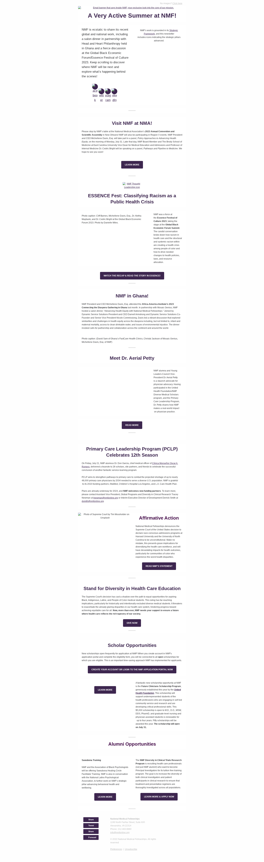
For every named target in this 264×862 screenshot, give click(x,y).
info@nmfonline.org (119, 832)
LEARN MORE (132, 164)
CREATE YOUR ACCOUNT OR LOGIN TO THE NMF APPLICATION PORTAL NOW (132, 669)
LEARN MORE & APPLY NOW (159, 796)
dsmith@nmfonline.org (93, 501)
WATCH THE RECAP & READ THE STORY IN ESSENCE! (132, 275)
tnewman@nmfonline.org (105, 498)
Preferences (116, 849)
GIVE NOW (132, 623)
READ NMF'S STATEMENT (159, 566)
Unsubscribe (131, 849)
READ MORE (132, 425)
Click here (177, 3)
